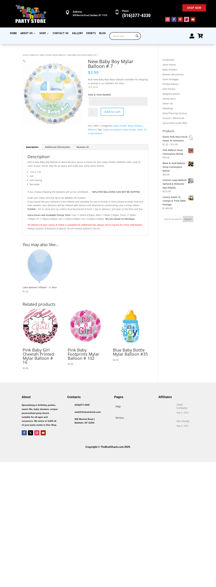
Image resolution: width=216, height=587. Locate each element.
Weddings (168, 108)
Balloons (34, 55)
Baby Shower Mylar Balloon (53, 55)
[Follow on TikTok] (186, 19)
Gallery (77, 33)
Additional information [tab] (57, 147)
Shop (42, 33)
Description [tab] (32, 147)
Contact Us (61, 33)
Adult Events (169, 64)
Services (120, 417)
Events (91, 33)
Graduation (169, 59)
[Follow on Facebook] (173, 19)
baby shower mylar (133, 129)
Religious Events (171, 93)
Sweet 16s (168, 103)
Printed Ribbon (171, 84)
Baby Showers (170, 69)
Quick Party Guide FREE (175, 123)
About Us (26, 33)
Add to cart (112, 112)
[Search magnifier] (137, 36)
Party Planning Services (175, 113)
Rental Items (169, 98)
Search (188, 219)
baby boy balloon (112, 129)
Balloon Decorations (173, 74)
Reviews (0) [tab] (83, 147)
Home (13, 33)
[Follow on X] (30, 432)
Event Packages (171, 79)
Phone (125, 10)
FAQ (118, 406)
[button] (24, 60)
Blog (102, 33)
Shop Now (194, 7)
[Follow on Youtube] (192, 19)
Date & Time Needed (99, 94)
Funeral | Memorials (173, 118)
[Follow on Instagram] (167, 19)
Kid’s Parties (169, 88)
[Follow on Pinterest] (180, 19)
